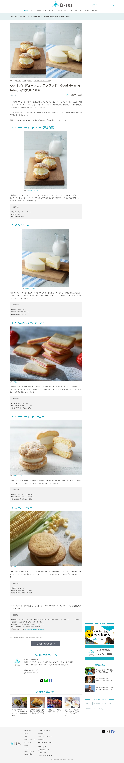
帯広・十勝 (74, 11)
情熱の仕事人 (96, 11)
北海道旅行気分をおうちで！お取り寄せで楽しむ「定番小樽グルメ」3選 (37, 712)
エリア (66, 11)
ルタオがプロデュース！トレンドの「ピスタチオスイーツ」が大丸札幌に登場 (19, 712)
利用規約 (41, 739)
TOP (11, 16)
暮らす (60, 11)
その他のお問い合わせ (45, 755)
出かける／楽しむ (41, 11)
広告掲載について (43, 750)
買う (32, 11)
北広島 (29, 80)
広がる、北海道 (84, 11)
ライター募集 (42, 753)
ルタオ (24, 80)
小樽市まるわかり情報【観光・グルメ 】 (54, 711)
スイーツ (18, 80)
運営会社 (41, 734)
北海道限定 (89, 708)
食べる (26, 11)
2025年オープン (106, 703)
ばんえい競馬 (96, 703)
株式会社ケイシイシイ (32, 190)
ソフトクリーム (98, 708)
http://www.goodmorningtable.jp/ (34, 629)
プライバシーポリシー (45, 736)
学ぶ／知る (52, 11)
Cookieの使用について (45, 742)
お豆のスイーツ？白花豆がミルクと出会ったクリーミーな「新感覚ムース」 (72, 712)
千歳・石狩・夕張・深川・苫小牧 (42, 80)
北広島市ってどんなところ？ (45, 644)
